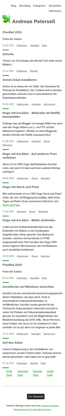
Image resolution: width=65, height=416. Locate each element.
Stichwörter (55, 5)
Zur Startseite (35, 396)
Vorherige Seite (22, 373)
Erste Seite (9, 373)
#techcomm (49, 104)
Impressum (55, 11)
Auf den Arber (13, 342)
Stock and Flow (11, 205)
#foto (44, 45)
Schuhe (8, 54)
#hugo (47, 141)
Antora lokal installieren (20, 79)
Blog (13, 5)
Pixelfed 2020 (12, 264)
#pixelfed (34, 45)
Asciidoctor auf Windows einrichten (28, 286)
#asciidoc (36, 104)
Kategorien (39, 5)
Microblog (24, 5)
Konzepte (21, 211)
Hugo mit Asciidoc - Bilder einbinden (29, 220)
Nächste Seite (37, 373)
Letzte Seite (50, 373)
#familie (34, 71)
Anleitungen (23, 104)
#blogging (7, 145)
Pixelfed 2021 (12, 32)
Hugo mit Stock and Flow (21, 187)
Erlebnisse (22, 45)
